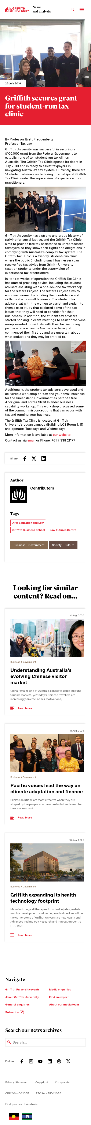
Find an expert (59, 997)
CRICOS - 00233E (17, 1093)
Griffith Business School (28, 530)
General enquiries (17, 1004)
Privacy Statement (17, 1082)
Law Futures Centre (63, 530)
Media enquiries (60, 989)
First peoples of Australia (21, 1104)
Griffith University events (22, 989)
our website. (62, 435)
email (31, 440)
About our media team (64, 1004)
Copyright (41, 1082)
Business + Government (29, 545)
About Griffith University (22, 997)
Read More (25, 708)
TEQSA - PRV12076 (48, 1093)
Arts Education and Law (28, 522)
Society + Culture (63, 545)
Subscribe (12, 1012)
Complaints (62, 1082)
